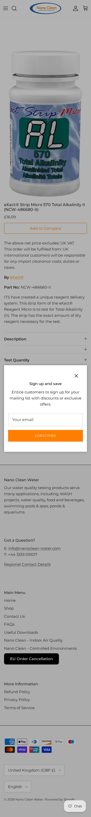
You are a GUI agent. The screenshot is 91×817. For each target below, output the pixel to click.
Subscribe (45, 435)
